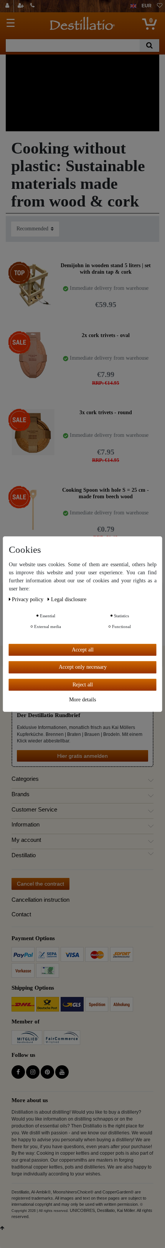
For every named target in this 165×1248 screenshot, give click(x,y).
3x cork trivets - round (105, 412)
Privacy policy (28, 599)
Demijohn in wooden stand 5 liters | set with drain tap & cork (105, 269)
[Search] (149, 45)
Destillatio (24, 855)
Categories (25, 779)
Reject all (83, 685)
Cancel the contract (40, 884)
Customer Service (34, 810)
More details (82, 700)
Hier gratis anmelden (82, 756)
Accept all (83, 650)
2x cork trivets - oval (106, 335)
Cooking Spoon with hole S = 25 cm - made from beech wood (105, 493)
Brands (21, 794)
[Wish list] (159, 6)
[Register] (21, 6)
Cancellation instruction (40, 899)
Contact (21, 914)
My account (26, 840)
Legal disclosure (68, 599)
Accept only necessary (83, 667)
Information (26, 825)
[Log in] (8, 6)
